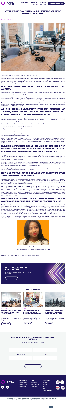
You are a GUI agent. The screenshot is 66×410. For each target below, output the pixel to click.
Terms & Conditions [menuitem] (35, 384)
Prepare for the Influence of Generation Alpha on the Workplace (11, 312)
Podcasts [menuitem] (45, 384)
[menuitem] (23, 380)
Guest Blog (4, 308)
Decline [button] (56, 407)
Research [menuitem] (45, 386)
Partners (43, 4)
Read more (6, 323)
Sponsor (34, 2)
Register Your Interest (56, 3)
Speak (35, 4)
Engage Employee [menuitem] (23, 382)
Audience (43, 2)
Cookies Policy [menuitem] (34, 386)
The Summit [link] (24, 2)
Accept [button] (51, 407)
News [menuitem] (44, 388)
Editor (3, 19)
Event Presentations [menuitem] (47, 390)
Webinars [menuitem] (45, 382)
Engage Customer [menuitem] (23, 384)
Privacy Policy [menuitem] (34, 382)
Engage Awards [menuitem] (22, 386)
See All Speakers (11, 278)
